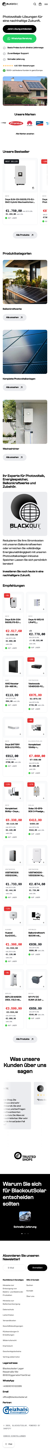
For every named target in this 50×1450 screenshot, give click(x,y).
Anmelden (37, 1267)
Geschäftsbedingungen (13, 1326)
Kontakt (29, 1291)
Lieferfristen (8, 1315)
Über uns (30, 1296)
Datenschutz (8, 1309)
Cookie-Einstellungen (14, 1436)
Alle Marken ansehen (25, 134)
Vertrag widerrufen (11, 1357)
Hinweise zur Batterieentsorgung (11, 1302)
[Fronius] (13, 123)
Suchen (29, 1285)
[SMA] (37, 123)
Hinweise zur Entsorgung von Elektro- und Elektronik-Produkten (13, 1290)
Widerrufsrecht (10, 1340)
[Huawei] (27, 123)
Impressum (8, 1346)
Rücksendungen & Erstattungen (11, 1333)
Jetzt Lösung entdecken (20, 29)
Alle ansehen (12, 317)
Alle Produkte (23, 235)
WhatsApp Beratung (21, 38)
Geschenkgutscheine (12, 1351)
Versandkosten (9, 1320)
